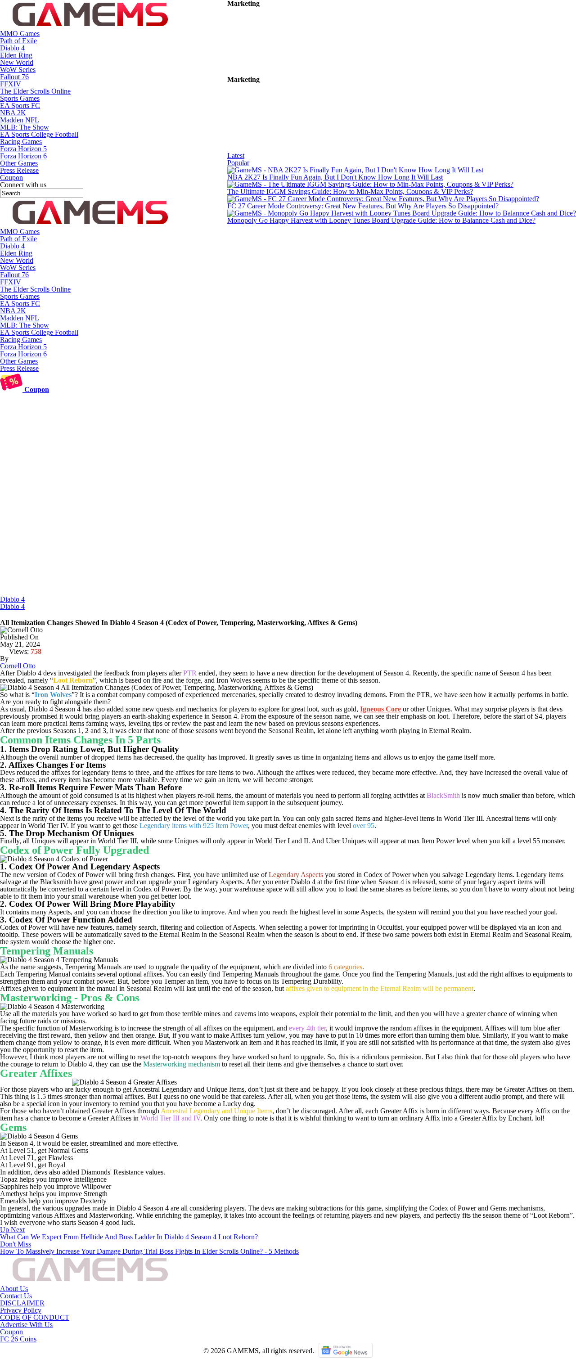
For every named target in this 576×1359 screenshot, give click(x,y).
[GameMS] (90, 26)
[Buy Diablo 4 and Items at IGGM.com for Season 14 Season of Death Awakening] (294, 72)
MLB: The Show (24, 127)
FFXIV (10, 84)
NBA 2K (13, 113)
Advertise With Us (26, 1324)
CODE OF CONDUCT (34, 1317)
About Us (14, 1288)
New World (16, 62)
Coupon (11, 1332)
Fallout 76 (14, 77)
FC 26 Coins (18, 1339)
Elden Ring (16, 55)
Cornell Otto (18, 666)
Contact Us (16, 1296)
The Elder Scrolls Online (35, 91)
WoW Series (18, 69)
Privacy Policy (20, 1310)
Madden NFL (19, 120)
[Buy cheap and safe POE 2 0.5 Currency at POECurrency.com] (294, 148)
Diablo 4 (12, 48)
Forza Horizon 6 (23, 156)
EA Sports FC (20, 105)
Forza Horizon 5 (23, 149)
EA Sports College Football (39, 134)
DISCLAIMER (22, 1303)
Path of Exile (18, 41)
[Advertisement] (288, 528)
